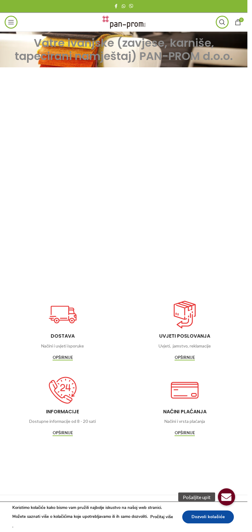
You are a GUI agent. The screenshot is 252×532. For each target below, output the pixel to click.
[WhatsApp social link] (123, 6)
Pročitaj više (161, 517)
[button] (226, 497)
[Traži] (222, 22)
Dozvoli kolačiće (208, 517)
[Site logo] (123, 21)
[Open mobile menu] (11, 22)
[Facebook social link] (116, 6)
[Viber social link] (131, 6)
